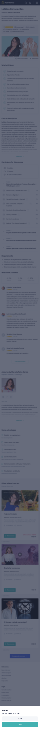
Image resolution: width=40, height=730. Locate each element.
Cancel (20, 719)
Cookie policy (16, 713)
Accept (20, 724)
